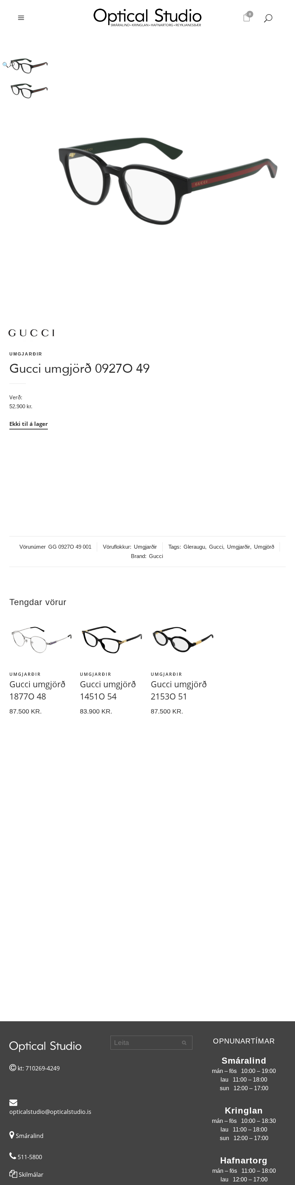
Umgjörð (264, 547)
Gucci (216, 547)
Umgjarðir (25, 354)
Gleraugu (194, 547)
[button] (140, 65)
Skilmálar (30, 1175)
